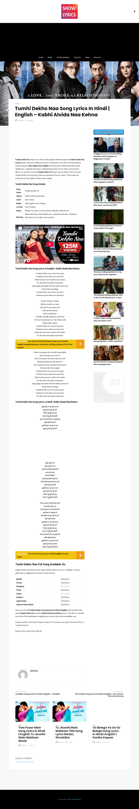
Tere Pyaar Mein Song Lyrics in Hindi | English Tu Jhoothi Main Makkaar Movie (31, 734)
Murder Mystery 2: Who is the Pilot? (108, 341)
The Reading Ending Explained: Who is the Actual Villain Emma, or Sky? (108, 296)
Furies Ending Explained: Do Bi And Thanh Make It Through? (107, 227)
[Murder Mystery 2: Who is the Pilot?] (109, 332)
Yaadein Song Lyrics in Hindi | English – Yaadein (37, 694)
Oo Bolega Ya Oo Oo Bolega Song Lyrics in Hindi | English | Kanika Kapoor (106, 732)
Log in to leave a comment (25, 762)
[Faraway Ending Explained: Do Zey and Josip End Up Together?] (109, 263)
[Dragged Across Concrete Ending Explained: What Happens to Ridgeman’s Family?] (109, 145)
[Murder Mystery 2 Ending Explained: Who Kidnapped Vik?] (109, 353)
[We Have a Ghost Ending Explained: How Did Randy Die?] (109, 240)
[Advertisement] (69, 38)
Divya (21, 120)
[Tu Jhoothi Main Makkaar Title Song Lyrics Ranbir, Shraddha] (70, 711)
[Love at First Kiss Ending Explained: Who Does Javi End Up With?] (109, 193)
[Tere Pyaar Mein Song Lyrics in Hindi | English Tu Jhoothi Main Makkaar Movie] (32, 711)
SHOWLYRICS (76, 799)
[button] (135, 11)
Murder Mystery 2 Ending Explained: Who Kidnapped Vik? (108, 363)
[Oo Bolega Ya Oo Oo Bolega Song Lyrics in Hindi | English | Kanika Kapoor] (107, 711)
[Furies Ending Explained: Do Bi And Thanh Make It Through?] (109, 216)
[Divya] (16, 120)
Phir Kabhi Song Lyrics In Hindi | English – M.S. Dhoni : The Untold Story (99, 695)
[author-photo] (20, 745)
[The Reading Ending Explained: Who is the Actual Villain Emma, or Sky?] (109, 286)
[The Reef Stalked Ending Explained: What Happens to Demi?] (109, 170)
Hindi (17, 103)
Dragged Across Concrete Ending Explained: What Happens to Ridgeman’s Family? (107, 156)
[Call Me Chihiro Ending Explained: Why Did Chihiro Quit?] (109, 309)
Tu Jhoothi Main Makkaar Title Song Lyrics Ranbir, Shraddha (69, 732)
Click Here (65, 586)
